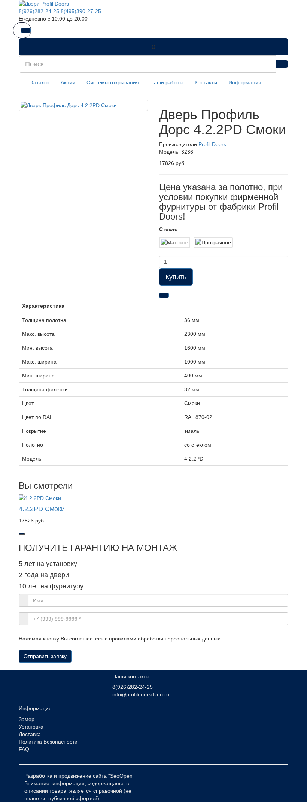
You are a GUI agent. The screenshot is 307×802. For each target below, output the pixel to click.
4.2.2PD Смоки (42, 509)
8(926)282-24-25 (39, 11)
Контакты (206, 82)
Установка (31, 727)
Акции (68, 82)
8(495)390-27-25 (81, 11)
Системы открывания (112, 82)
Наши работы (166, 82)
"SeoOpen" (121, 776)
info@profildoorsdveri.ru (140, 694)
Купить (175, 277)
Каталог (39, 82)
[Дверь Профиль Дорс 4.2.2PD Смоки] (83, 105)
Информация (244, 82)
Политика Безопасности (48, 742)
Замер (26, 719)
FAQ (24, 749)
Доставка (30, 734)
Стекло (168, 229)
